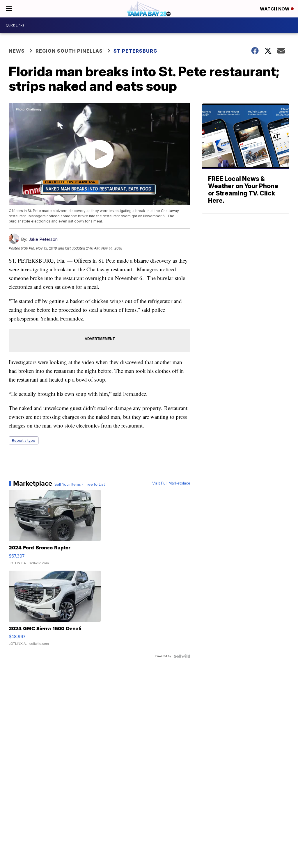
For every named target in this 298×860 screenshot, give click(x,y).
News (17, 51)
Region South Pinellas (69, 51)
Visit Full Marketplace (171, 483)
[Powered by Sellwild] (181, 656)
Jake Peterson (43, 239)
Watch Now (275, 9)
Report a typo (23, 440)
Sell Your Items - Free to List (79, 484)
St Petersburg (135, 51)
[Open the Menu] (8, 8)
